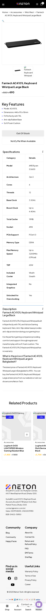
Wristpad (38, 312)
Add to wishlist (27, 434)
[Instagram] (16, 578)
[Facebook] (9, 578)
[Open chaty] (38, 604)
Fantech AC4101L (12, 312)
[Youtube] (12, 584)
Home (5, 12)
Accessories (16, 12)
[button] (41, 4)
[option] (17, 71)
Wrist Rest (29, 12)
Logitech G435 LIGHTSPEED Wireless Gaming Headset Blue (14, 448)
